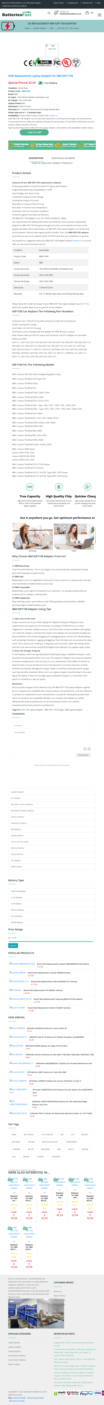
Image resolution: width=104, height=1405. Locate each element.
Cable (14, 1134)
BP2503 (85, 1134)
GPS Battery (16, 829)
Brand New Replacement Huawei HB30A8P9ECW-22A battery (63, 964)
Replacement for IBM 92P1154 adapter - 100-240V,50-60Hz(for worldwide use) (29, 1247)
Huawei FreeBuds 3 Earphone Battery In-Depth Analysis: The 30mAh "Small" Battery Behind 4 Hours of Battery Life (74, 1375)
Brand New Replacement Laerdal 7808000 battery (49, 973)
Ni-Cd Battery (16, 916)
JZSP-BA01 (16, 1142)
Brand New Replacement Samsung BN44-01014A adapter (58, 999)
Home (27, 28)
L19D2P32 (16, 1149)
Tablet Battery (14, 1342)
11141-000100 (47, 1134)
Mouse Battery (17, 854)
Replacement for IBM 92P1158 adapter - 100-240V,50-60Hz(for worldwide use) (14, 1247)
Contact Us (77, 240)
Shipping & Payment (63, 158)
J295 (59, 1149)
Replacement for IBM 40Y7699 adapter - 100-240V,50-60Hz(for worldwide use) (44, 1198)
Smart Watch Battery (17, 1360)
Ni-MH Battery (17, 922)
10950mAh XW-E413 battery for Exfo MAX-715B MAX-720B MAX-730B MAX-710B (59, 1054)
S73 (72, 1134)
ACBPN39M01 (71, 1142)
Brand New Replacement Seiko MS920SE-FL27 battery (54, 981)
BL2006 (85, 1149)
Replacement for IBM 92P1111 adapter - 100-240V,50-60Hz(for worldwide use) (29, 1198)
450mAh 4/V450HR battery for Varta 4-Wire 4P (47, 1028)
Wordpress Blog (16, 1401)
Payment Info (59, 1304)
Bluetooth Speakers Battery (22, 810)
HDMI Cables (16, 866)
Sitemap (57, 1313)
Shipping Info (59, 1300)
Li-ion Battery (16, 897)
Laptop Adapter (39, 28)
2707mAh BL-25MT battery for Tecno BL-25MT (47, 1072)
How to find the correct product (52, 163)
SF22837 (40, 1156)
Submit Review (83, 755)
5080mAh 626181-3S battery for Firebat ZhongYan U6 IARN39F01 (57, 1037)
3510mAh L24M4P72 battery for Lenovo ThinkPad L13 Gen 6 (55, 1081)
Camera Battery (17, 817)
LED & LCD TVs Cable (19, 842)
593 (61, 1134)
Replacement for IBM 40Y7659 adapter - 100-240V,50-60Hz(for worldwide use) (90, 1198)
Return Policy (59, 1295)
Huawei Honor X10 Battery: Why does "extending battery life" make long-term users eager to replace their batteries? (74, 1352)
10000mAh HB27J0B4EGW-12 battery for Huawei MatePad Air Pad (64, 1063)
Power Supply (14, 1364)
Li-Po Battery (16, 903)
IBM (51, 28)
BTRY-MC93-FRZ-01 (50, 1142)
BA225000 (45, 1149)
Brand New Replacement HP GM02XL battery (43, 990)
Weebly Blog (19, 1398)
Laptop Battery (17, 835)
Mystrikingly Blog (35, 1398)
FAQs (56, 1308)
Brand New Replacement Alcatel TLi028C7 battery (49, 1008)
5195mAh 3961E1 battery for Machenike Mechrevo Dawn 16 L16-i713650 (61, 1113)
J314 (14, 1156)
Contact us (53, 115)
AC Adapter (16, 798)
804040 (26, 1156)
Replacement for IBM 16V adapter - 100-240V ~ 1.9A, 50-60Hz (59, 1195)
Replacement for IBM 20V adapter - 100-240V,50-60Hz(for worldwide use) (75, 1195)
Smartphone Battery (16, 1355)
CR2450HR (55, 1156)
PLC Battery (16, 860)
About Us (58, 1291)
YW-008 (31, 1142)
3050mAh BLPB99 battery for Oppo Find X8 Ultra (46, 1046)
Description (36, 158)
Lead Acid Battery (18, 891)
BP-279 (31, 1149)
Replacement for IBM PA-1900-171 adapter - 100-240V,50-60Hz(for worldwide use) (14, 1198)
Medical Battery (17, 848)
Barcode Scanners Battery (22, 804)
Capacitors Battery (19, 823)
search (13, 945)
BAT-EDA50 (28, 1134)
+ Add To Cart (34, 132)
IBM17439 (26, 91)
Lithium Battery (17, 910)
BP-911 (71, 1149)
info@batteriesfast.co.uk (70, 14)
